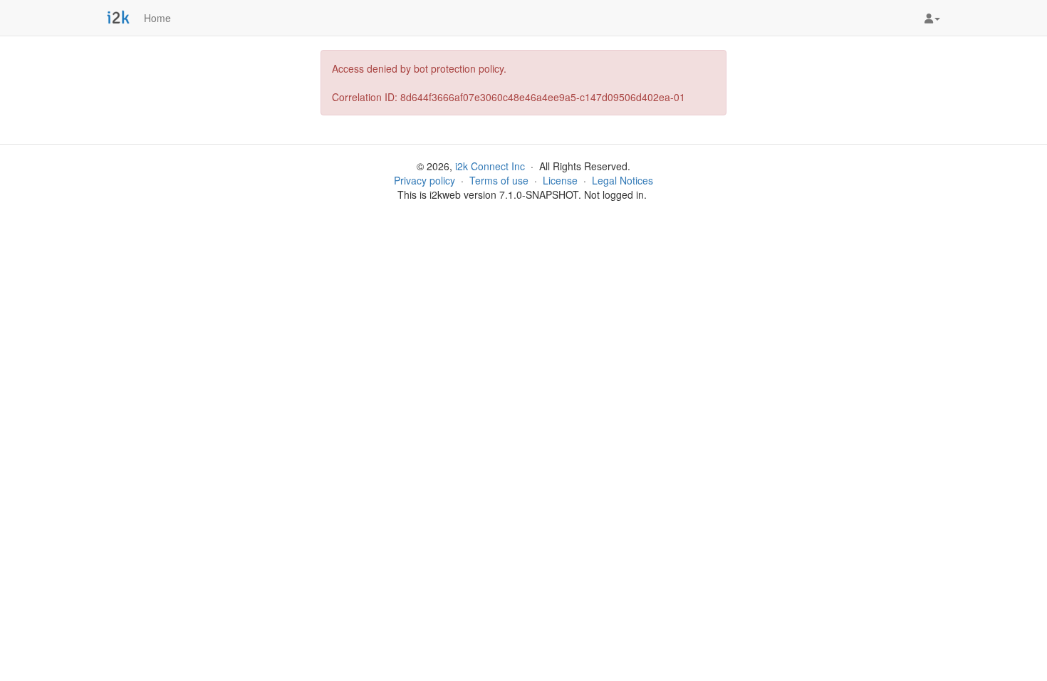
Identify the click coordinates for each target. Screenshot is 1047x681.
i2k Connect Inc (490, 166)
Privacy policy (424, 180)
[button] (932, 18)
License (560, 180)
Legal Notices (622, 180)
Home (157, 18)
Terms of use (498, 180)
